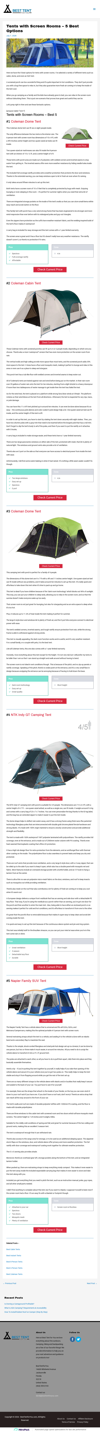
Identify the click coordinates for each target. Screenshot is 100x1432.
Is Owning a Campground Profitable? (19, 1304)
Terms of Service (68, 1422)
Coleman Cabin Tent (26, 283)
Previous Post (9, 1283)
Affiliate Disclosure (85, 1419)
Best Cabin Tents (13, 1249)
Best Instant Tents (13, 1255)
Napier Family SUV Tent (28, 981)
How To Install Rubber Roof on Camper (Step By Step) (26, 1312)
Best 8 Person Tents (14, 1262)
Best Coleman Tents (14, 1274)
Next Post (92, 1283)
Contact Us (71, 1419)
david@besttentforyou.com (47, 1396)
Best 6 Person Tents (14, 1268)
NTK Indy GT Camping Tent (31, 715)
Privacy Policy (82, 1422)
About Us (61, 1419)
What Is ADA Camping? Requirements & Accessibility (25, 1308)
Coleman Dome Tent (26, 121)
